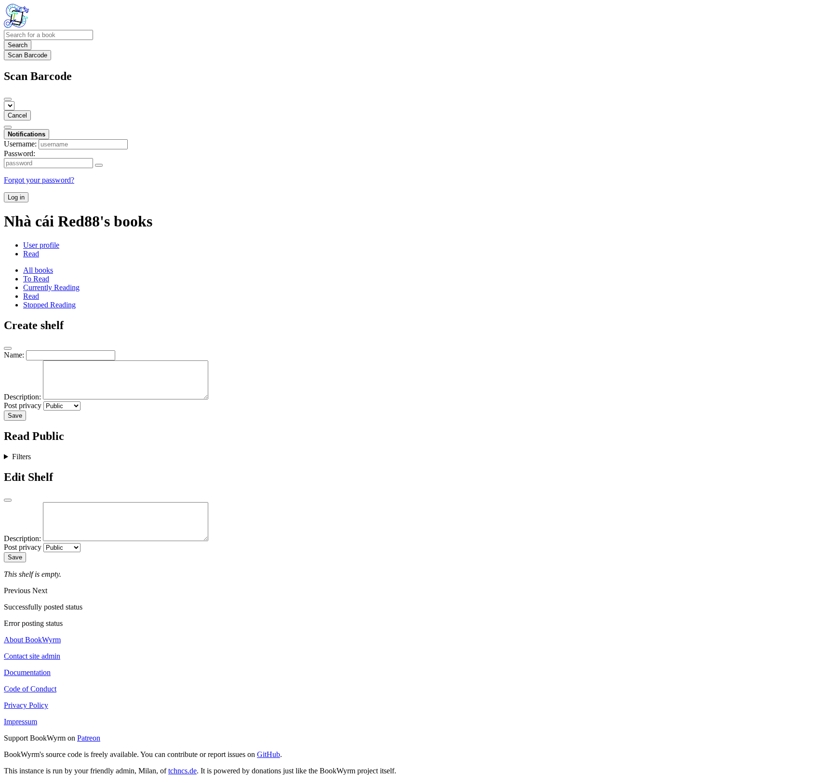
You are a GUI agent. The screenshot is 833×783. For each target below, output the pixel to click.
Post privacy (22, 405)
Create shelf (34, 325)
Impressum (20, 721)
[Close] (8, 99)
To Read (36, 279)
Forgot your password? (39, 180)
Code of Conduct (30, 689)
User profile (41, 245)
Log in (16, 197)
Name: (14, 355)
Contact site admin (32, 656)
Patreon (88, 738)
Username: (20, 144)
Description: (22, 397)
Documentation (27, 672)
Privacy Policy (26, 705)
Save (15, 415)
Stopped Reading (49, 305)
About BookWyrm (32, 640)
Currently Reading (51, 287)
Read (31, 254)
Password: (19, 153)
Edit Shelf (28, 477)
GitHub (268, 754)
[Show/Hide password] (99, 165)
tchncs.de (182, 771)
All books (38, 270)
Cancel (17, 115)
